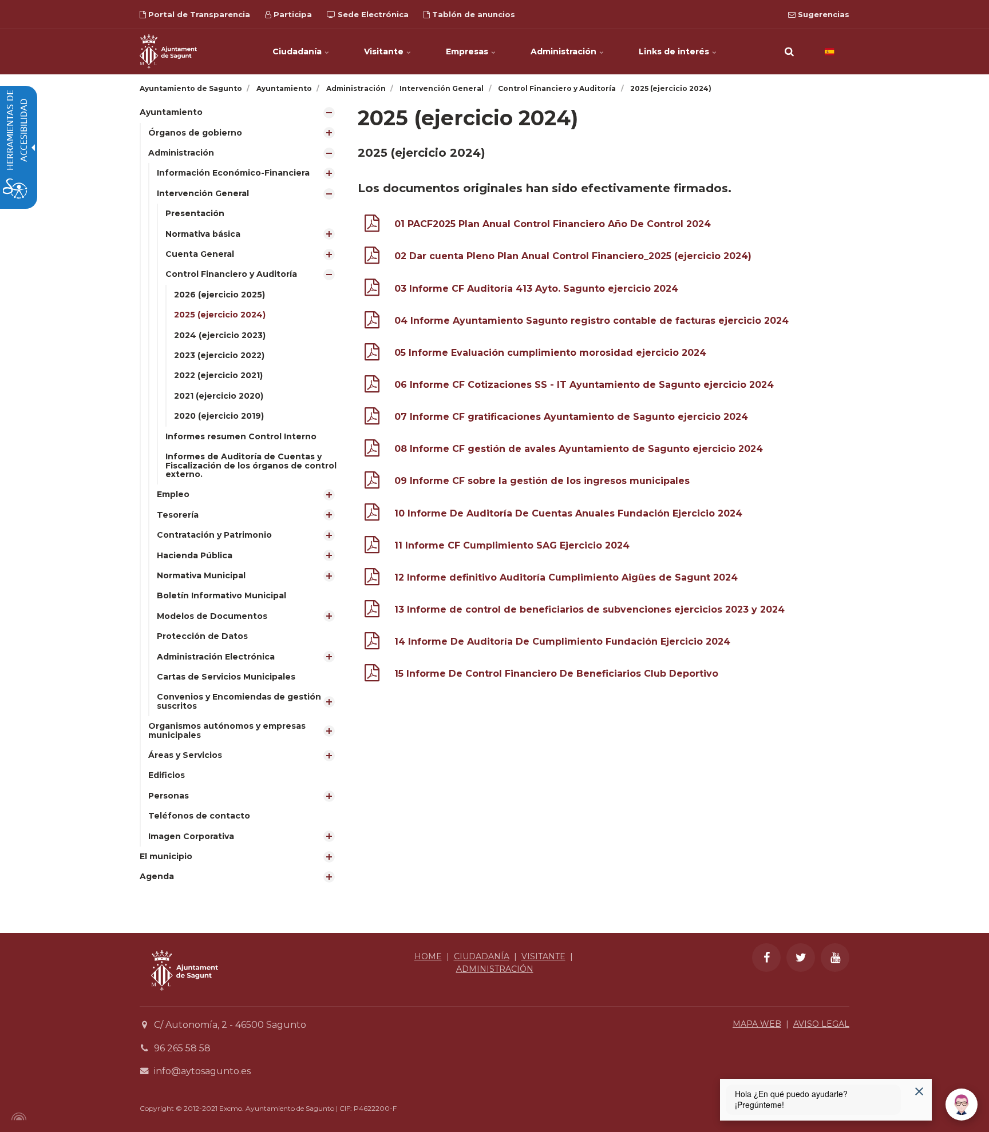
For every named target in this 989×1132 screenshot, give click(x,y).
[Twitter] (800, 957)
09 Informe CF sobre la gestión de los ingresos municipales (542, 480)
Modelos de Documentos (212, 616)
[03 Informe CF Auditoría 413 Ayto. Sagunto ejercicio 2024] (372, 290)
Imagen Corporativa (191, 836)
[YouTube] (835, 957)
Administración (181, 153)
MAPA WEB (757, 1024)
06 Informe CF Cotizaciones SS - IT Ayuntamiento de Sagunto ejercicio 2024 (584, 384)
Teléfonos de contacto (199, 816)
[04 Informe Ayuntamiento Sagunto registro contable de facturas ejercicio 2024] (372, 322)
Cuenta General (199, 254)
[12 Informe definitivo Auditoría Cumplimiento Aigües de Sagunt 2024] (372, 579)
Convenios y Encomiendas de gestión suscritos (239, 701)
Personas (168, 796)
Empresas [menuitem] (468, 51)
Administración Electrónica (216, 657)
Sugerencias (822, 14)
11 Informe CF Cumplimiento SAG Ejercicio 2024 (512, 545)
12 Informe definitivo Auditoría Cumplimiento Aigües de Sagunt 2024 (566, 577)
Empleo (173, 494)
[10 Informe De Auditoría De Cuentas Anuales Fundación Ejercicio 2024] (372, 515)
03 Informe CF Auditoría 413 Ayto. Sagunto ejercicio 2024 (536, 288)
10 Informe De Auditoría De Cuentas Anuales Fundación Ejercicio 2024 (568, 513)
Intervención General (203, 193)
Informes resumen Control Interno (241, 436)
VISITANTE (543, 956)
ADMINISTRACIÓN (494, 969)
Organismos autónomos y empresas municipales (227, 730)
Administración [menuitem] (565, 51)
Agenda (157, 876)
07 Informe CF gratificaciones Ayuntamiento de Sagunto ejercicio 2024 (571, 416)
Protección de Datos (202, 636)
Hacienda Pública (194, 555)
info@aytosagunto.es (202, 1071)
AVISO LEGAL (821, 1024)
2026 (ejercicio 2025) (219, 294)
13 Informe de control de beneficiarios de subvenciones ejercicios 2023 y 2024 (589, 609)
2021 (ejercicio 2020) (218, 396)
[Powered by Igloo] (17, 1117)
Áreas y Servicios (185, 755)
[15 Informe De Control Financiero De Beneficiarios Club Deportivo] (372, 675)
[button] (789, 51)
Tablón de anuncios (472, 14)
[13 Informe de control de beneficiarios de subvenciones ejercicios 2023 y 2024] (372, 611)
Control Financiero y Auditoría (231, 274)
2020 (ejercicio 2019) (219, 416)
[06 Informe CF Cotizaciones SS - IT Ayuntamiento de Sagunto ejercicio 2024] (372, 386)
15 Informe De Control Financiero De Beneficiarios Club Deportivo (556, 673)
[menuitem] (240, 474)
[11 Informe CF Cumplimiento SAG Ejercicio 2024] (372, 547)
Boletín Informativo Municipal (221, 595)
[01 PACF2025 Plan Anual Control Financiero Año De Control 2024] (372, 226)
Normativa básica (202, 234)
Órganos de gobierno (195, 133)
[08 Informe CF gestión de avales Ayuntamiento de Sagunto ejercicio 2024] (372, 450)
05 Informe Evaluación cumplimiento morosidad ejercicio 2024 (550, 352)
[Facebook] (766, 957)
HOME (428, 956)
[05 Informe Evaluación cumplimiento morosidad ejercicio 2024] (372, 354)
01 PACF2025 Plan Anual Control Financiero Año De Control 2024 (552, 224)
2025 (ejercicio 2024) (220, 314)
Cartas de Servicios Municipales (226, 677)
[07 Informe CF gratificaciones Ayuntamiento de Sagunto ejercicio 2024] (372, 418)
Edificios (166, 775)
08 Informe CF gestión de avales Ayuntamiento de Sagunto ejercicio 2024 (578, 448)
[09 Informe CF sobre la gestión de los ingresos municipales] (372, 482)
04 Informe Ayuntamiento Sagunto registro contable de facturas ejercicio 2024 (591, 320)
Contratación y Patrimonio (214, 535)
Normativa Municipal (201, 575)
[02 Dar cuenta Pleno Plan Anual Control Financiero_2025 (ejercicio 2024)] (372, 258)
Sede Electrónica (372, 14)
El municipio (166, 856)
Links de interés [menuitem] (675, 51)
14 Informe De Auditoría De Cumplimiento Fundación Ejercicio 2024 (562, 641)
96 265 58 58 (182, 1048)
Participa (291, 14)
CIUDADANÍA (481, 956)
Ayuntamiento (171, 112)
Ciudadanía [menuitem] (298, 51)
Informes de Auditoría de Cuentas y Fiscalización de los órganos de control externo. (251, 465)
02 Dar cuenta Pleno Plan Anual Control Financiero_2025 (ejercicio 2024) (572, 256)
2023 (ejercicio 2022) (219, 355)
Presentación (194, 213)
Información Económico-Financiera (233, 173)
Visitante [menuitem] (385, 51)
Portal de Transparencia (198, 14)
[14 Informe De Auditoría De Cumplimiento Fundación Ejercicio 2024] (372, 643)
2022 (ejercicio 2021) (218, 375)
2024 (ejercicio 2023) (220, 335)
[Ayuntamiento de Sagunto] (168, 51)
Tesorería (178, 515)
